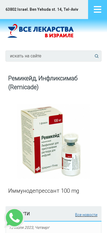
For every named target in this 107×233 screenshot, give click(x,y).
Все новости (86, 215)
